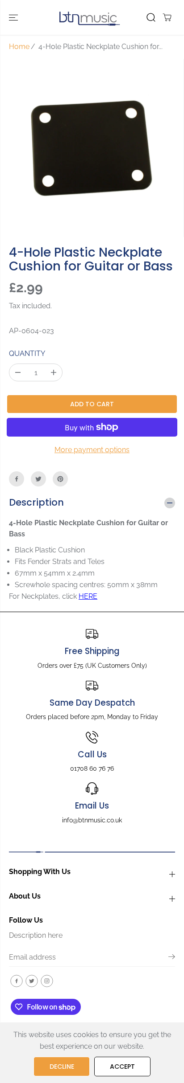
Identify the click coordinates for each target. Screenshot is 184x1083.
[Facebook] (16, 478)
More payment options (92, 449)
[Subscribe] (171, 958)
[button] (14, 17)
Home (19, 46)
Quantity (27, 353)
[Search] (151, 17)
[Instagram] (46, 981)
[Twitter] (38, 478)
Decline (62, 1066)
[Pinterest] (60, 478)
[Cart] (167, 17)
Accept (122, 1066)
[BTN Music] (89, 17)
